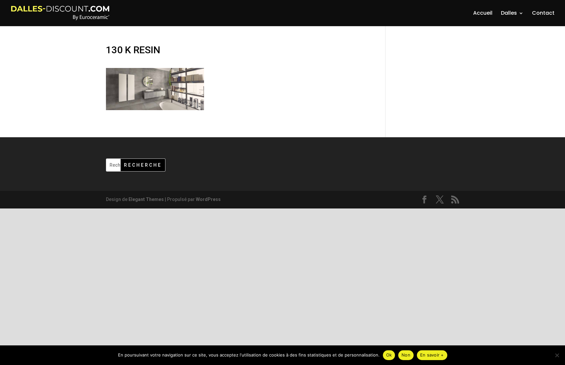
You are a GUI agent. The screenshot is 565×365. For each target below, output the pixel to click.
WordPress (208, 199)
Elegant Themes (146, 199)
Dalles (509, 14)
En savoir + (432, 354)
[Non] (557, 355)
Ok (389, 354)
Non (406, 354)
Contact (543, 14)
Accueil (482, 14)
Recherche (143, 165)
